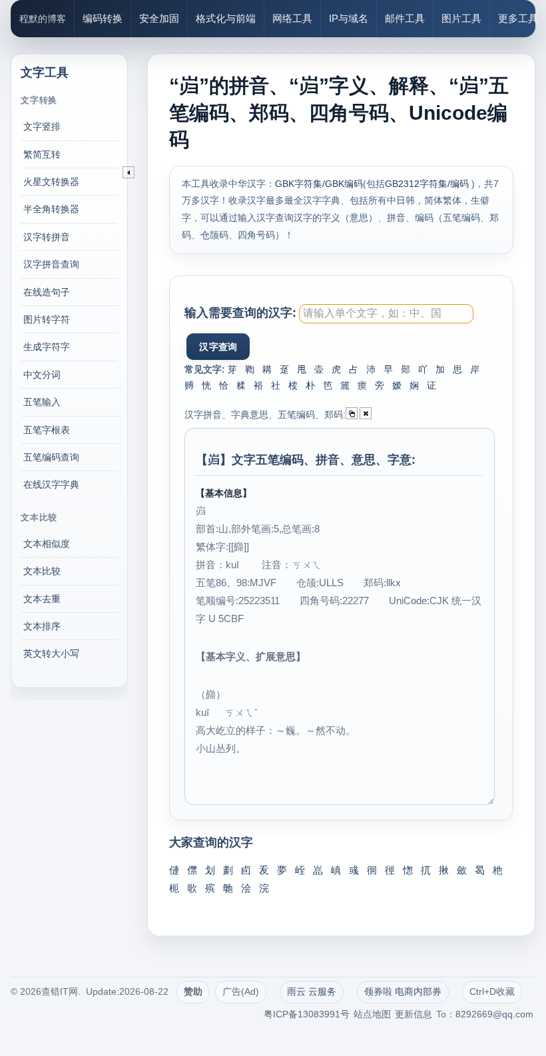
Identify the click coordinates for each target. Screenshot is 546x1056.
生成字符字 (46, 346)
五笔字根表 (46, 430)
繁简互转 (42, 154)
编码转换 (103, 18)
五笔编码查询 (51, 457)
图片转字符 (46, 319)
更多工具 (518, 18)
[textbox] (386, 313)
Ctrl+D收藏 (492, 991)
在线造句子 (46, 292)
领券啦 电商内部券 (402, 991)
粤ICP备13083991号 (307, 1014)
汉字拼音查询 (51, 264)
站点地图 (372, 1014)
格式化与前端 (226, 18)
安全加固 (159, 18)
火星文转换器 (51, 181)
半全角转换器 (51, 209)
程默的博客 (42, 18)
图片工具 (461, 18)
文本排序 (42, 626)
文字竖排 (42, 126)
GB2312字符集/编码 (428, 183)
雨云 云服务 (311, 991)
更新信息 (413, 1014)
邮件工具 (405, 18)
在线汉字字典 (51, 484)
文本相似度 (46, 543)
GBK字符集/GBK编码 (319, 183)
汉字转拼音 (46, 237)
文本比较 (42, 571)
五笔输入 (42, 402)
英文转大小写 (51, 653)
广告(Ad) (240, 991)
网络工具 (292, 18)
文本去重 (42, 599)
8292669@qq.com (494, 1014)
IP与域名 (348, 18)
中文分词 (42, 374)
